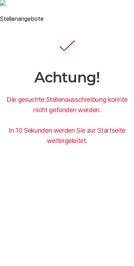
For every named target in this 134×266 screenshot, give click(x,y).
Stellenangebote (22, 18)
